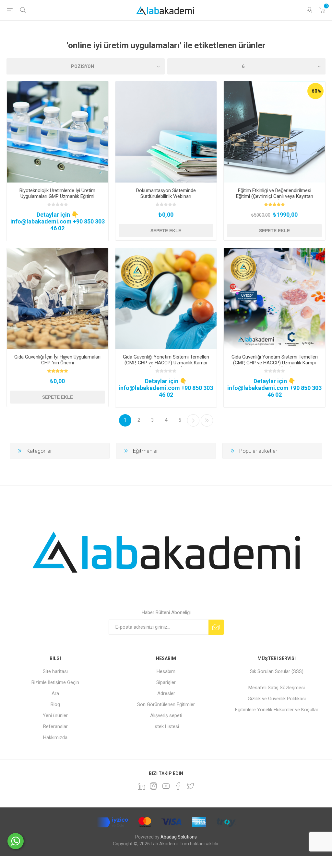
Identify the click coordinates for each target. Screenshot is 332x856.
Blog (55, 704)
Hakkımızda (55, 737)
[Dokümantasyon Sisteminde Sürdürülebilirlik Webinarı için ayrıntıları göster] (166, 132)
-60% (315, 91)
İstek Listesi (166, 726)
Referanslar (55, 726)
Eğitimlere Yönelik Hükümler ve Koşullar (276, 710)
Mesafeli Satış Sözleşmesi (276, 688)
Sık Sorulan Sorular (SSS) (276, 671)
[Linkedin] (141, 786)
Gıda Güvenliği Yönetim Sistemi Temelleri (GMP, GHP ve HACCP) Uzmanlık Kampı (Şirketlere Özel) (166, 362)
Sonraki (193, 420)
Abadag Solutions (178, 836)
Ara (55, 693)
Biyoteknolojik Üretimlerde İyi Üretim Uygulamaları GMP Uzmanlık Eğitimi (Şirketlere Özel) (57, 196)
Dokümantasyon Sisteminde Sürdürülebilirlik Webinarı (166, 193)
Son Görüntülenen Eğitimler (166, 704)
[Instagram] (153, 786)
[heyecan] (190, 786)
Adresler (166, 693)
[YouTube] (166, 786)
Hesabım (166, 671)
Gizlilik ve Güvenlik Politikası (277, 699)
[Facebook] (178, 786)
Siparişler (166, 682)
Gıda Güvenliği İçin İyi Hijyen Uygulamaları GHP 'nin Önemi (57, 360)
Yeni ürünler (55, 715)
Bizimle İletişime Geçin (55, 682)
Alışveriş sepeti (166, 715)
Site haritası (55, 671)
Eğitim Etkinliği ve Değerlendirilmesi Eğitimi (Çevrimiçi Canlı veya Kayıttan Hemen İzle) (274, 196)
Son (207, 420)
